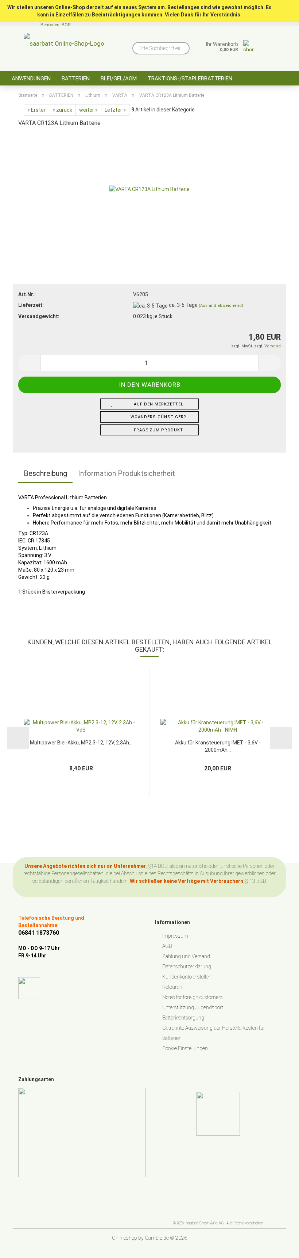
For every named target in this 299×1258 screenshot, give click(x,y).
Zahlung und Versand (186, 956)
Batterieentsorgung (183, 1018)
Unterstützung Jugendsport (192, 1007)
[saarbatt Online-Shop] (64, 46)
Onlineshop (124, 1238)
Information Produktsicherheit (126, 473)
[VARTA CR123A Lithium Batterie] (149, 188)
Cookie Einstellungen (185, 1048)
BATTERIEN (76, 78)
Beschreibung (45, 473)
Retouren (172, 987)
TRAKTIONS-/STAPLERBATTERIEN (190, 78)
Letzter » (115, 110)
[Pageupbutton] (279, 1247)
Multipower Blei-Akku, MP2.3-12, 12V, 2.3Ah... (81, 743)
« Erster (36, 110)
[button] (29, 363)
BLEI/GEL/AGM (119, 78)
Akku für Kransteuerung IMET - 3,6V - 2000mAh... (218, 746)
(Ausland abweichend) (221, 305)
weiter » (88, 110)
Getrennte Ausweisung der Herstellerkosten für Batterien (213, 1033)
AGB (167, 946)
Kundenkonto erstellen (186, 977)
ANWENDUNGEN (31, 78)
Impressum (175, 936)
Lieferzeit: (31, 305)
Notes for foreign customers (192, 997)
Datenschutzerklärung (186, 966)
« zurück (62, 110)
